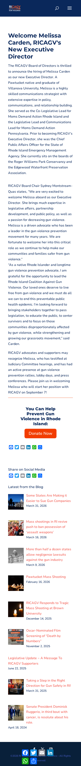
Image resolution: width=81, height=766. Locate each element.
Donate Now (40, 433)
